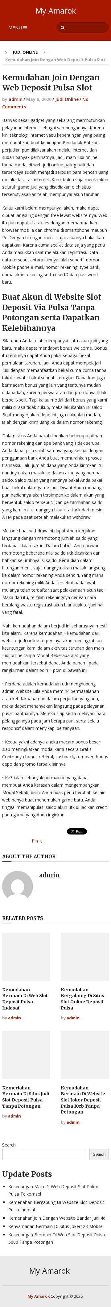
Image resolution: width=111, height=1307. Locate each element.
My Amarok (55, 11)
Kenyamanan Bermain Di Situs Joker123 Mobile (55, 1226)
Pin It (37, 841)
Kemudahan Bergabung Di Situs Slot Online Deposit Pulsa (82, 999)
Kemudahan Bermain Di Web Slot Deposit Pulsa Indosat (25, 999)
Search (9, 1145)
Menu (15, 27)
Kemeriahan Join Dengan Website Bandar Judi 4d (56, 1218)
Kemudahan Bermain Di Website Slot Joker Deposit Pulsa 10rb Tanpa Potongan (83, 1100)
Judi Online (25, 52)
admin (16, 99)
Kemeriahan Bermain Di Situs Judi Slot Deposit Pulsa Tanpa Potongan (25, 1097)
